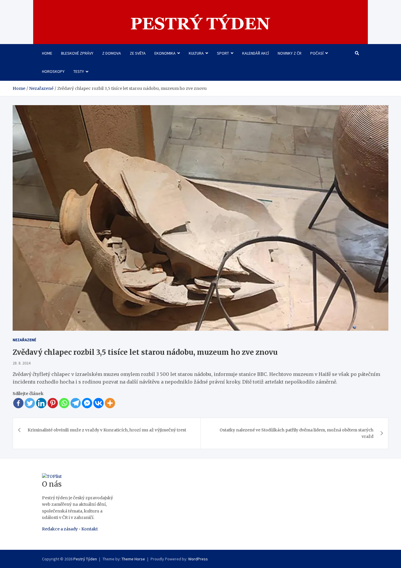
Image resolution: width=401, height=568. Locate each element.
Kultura (196, 53)
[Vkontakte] (98, 403)
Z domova (111, 53)
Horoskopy (53, 71)
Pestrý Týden (85, 559)
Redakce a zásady (60, 529)
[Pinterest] (53, 403)
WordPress (198, 559)
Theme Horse (133, 559)
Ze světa (138, 53)
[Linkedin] (41, 403)
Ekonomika (165, 53)
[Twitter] (30, 403)
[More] (110, 403)
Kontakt (89, 529)
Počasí (317, 53)
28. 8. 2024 (22, 363)
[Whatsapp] (64, 403)
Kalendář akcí (255, 53)
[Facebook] (18, 403)
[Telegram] (75, 403)
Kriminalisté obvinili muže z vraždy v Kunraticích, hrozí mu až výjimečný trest (107, 430)
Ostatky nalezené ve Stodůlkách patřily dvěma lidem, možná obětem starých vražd (296, 433)
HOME (47, 53)
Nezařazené (24, 339)
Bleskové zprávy (77, 53)
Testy (78, 71)
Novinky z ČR (289, 53)
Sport (223, 53)
